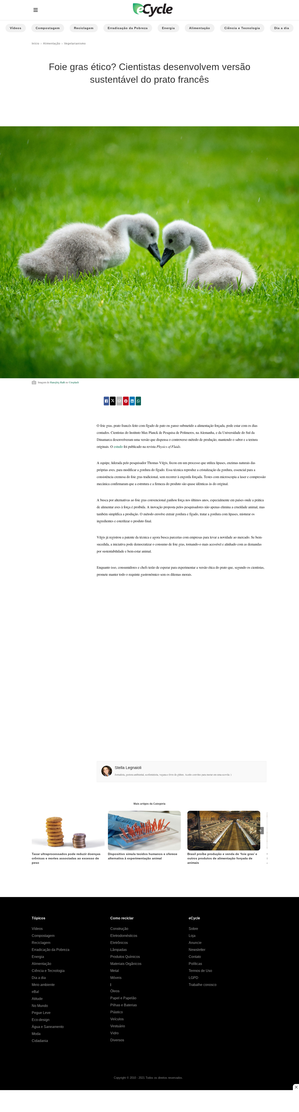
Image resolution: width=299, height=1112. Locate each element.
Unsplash (74, 382)
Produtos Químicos (125, 957)
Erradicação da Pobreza (128, 28)
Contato (195, 957)
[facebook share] (106, 401)
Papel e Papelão (123, 998)
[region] (67, 102)
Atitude (37, 999)
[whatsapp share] (138, 401)
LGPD (193, 978)
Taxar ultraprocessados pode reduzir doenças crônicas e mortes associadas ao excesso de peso (66, 858)
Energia (168, 28)
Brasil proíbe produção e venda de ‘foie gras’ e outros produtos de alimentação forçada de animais (222, 858)
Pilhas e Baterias (123, 1005)
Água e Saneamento (48, 1027)
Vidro (114, 1033)
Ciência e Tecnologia (242, 28)
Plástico (116, 1012)
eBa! (35, 992)
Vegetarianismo (75, 43)
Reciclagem (83, 28)
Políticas (195, 964)
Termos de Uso (200, 971)
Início (35, 43)
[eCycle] (153, 10)
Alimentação (199, 28)
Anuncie (195, 943)
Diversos (117, 1040)
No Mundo (40, 1006)
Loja (192, 936)
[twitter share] (113, 401)
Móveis (115, 978)
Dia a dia (281, 28)
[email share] (119, 401)
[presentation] (260, 830)
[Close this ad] (296, 1087)
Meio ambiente (43, 985)
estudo (118, 446)
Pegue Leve (41, 1013)
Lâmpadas (118, 950)
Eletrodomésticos (123, 936)
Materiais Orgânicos (125, 964)
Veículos (117, 1019)
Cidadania (40, 1041)
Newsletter (197, 950)
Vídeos (15, 28)
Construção (119, 929)
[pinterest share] (126, 401)
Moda (36, 1034)
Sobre (193, 929)
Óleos (115, 991)
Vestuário (117, 1026)
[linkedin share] (132, 401)
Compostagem (48, 28)
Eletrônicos (119, 943)
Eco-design (40, 1020)
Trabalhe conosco (202, 985)
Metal (114, 971)
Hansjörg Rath (57, 382)
